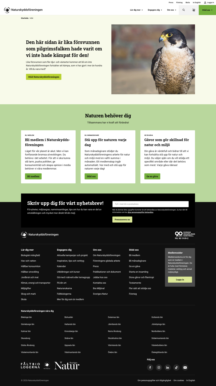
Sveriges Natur (100, 294)
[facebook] (150, 367)
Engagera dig (154, 10)
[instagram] (159, 367)
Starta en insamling (138, 271)
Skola (188, 3)
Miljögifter (26, 288)
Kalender (61, 266)
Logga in (180, 279)
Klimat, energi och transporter (35, 282)
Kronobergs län (71, 331)
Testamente (135, 282)
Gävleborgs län (27, 324)
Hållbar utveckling (30, 271)
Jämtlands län (114, 324)
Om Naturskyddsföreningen (106, 255)
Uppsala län (69, 345)
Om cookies (179, 380)
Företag (179, 3)
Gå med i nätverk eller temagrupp (73, 277)
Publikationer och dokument (107, 271)
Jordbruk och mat (29, 277)
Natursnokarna (64, 288)
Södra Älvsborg (27, 345)
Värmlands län (114, 345)
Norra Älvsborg (114, 331)
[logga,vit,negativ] (66, 365)
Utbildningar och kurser (68, 271)
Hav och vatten (28, 260)
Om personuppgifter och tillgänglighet (154, 380)
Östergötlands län (159, 352)
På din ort (61, 282)
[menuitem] (171, 2)
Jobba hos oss (100, 277)
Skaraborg (25, 338)
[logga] (47, 365)
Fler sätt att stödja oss (140, 288)
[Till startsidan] (24, 10)
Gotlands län (157, 317)
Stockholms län (115, 338)
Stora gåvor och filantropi (141, 277)
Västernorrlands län (29, 352)
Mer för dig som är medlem (70, 299)
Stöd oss (206, 10)
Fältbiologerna (64, 294)
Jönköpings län (158, 324)
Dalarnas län (113, 317)
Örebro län (112, 352)
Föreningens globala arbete (106, 260)
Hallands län (70, 324)
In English (197, 3)
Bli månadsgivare (137, 260)
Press (171, 3)
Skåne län (68, 338)
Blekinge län (26, 317)
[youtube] (185, 367)
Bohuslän (68, 317)
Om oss (170, 10)
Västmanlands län (72, 352)
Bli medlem (33, 176)
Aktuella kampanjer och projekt (72, 255)
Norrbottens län (158, 331)
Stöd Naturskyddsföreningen (43, 76)
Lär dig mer (135, 10)
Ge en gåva (152, 176)
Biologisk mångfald (30, 255)
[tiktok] (176, 367)
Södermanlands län (160, 338)
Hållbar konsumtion (30, 266)
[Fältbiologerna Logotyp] (30, 365)
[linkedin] (167, 367)
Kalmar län (26, 331)
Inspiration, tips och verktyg (70, 260)
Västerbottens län (159, 345)
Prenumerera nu (122, 219)
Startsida (24, 18)
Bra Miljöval (98, 288)
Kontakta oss (99, 282)
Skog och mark (28, 294)
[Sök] (184, 10)
